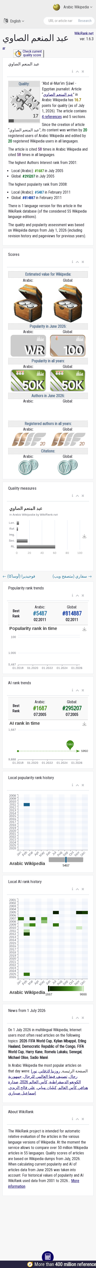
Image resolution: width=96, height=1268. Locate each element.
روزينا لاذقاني (49, 1071)
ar (3, 48)
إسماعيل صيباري (22, 1093)
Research (85, 21)
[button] (72, 71)
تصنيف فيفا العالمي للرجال (45, 1076)
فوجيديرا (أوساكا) (18, 576)
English (15, 21)
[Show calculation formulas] (48, 1257)
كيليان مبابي (47, 1087)
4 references (52, 116)
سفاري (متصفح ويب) (72, 576)
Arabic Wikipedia (76, 7)
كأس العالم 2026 (34, 1082)
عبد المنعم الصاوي (58, 94)
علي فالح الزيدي (22, 1087)
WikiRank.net (84, 33)
